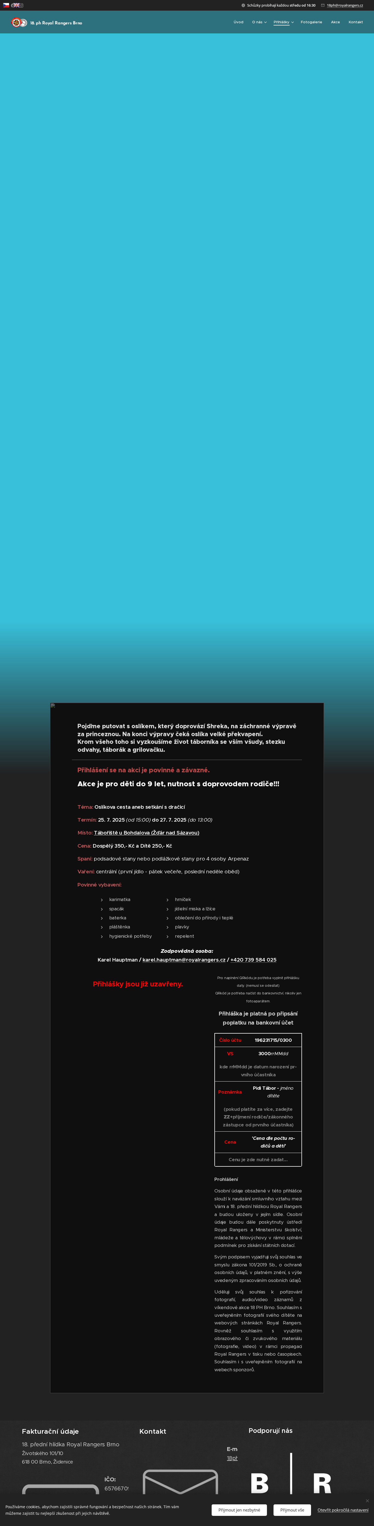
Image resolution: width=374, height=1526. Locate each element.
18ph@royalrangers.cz (345, 5)
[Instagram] (21, 5)
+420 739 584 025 (254, 960)
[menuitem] (240, 22)
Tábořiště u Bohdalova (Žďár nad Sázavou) (146, 832)
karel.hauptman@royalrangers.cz (184, 960)
